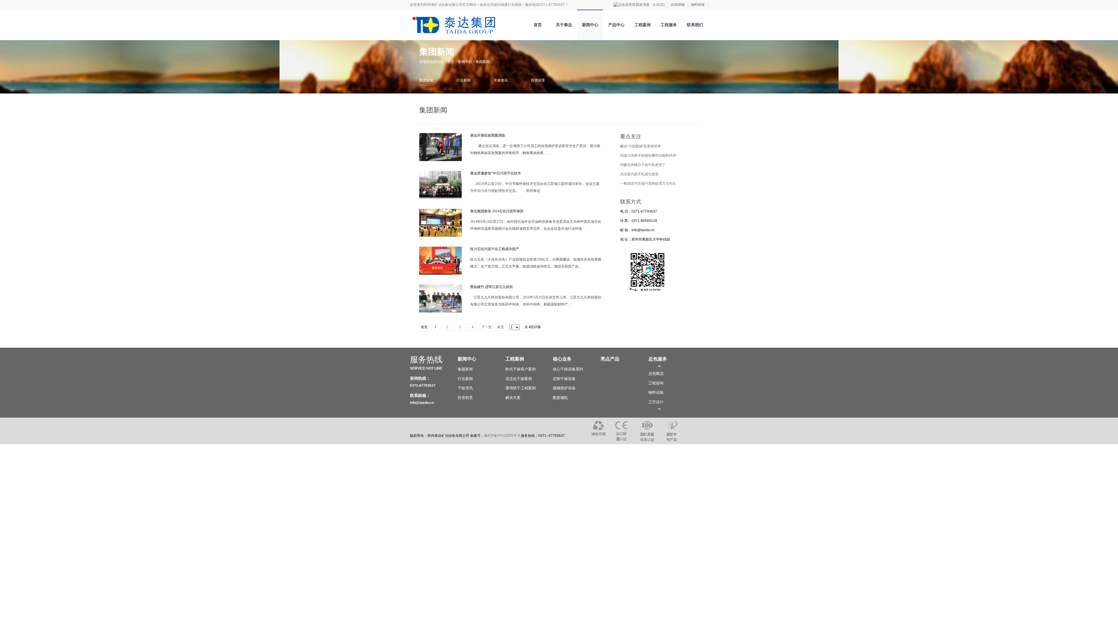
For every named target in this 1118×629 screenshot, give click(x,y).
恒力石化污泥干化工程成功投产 (494, 249)
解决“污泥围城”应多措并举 (640, 146)
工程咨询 (656, 383)
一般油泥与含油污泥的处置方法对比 (648, 183)
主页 (450, 62)
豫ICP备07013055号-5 (502, 436)
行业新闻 (463, 80)
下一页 (486, 327)
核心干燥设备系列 (568, 369)
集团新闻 (483, 62)
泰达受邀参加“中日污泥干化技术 (495, 173)
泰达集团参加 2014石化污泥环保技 (496, 211)
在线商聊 (678, 5)
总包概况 (656, 373)
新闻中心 (465, 62)
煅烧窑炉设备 (564, 388)
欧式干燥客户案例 (520, 369)
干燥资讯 (501, 80)
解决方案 (513, 397)
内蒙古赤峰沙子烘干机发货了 (643, 165)
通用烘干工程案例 (520, 388)
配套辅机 (560, 397)
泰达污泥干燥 (443, 23)
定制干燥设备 (564, 379)
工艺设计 (656, 402)
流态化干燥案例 (518, 379)
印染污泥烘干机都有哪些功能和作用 (648, 155)
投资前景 (538, 80)
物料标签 (698, 5)
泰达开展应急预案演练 (487, 135)
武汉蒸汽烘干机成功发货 (639, 174)
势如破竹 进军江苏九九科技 (491, 287)
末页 (500, 327)
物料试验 (656, 392)
